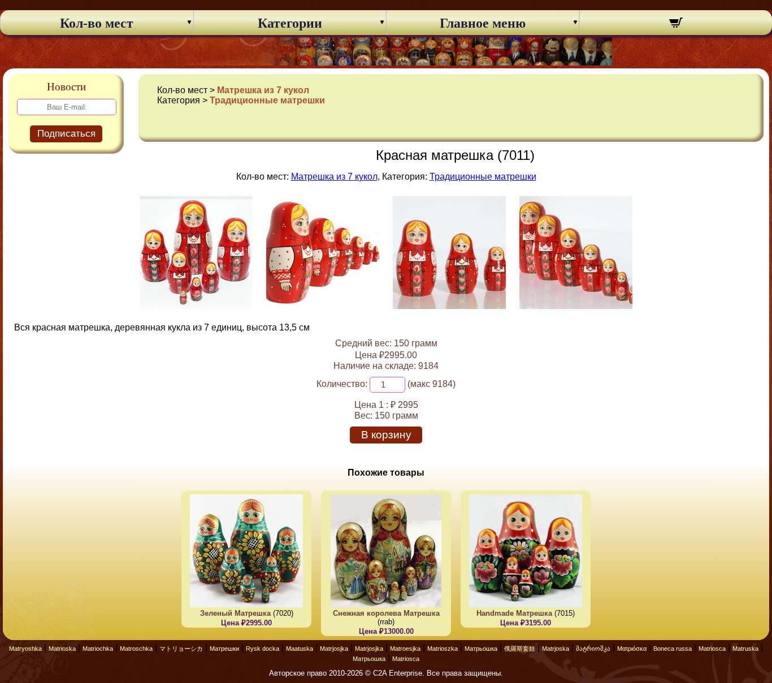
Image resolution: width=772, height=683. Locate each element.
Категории (290, 23)
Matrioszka (442, 648)
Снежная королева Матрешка (386, 613)
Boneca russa (672, 648)
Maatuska (299, 648)
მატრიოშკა (593, 648)
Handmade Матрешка (514, 613)
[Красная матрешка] (196, 306)
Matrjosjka (334, 648)
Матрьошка (481, 648)
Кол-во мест (96, 23)
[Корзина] (676, 24)
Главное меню (483, 23)
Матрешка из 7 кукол (263, 90)
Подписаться (66, 133)
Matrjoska (555, 648)
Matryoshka (25, 648)
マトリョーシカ (181, 648)
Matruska (745, 648)
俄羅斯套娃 (519, 648)
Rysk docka (262, 648)
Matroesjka (405, 648)
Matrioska (62, 648)
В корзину (386, 435)
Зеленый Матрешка (235, 613)
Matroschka (136, 648)
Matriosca (712, 648)
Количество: (341, 384)
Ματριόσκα (632, 648)
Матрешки (224, 648)
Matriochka (98, 648)
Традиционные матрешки (267, 100)
